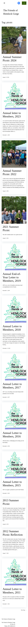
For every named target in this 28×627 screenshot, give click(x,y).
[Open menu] (4, 3)
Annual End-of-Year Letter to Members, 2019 (12, 277)
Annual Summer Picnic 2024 (12, 58)
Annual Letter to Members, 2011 (12, 590)
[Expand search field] (24, 3)
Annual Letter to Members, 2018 (12, 328)
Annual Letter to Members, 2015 (12, 483)
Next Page (23, 610)
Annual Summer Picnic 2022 (12, 172)
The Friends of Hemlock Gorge (11, 12)
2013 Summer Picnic (11, 502)
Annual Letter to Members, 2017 (12, 385)
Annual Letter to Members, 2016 (12, 434)
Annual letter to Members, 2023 (12, 114)
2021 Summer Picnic (11, 228)
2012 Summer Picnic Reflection (13, 533)
